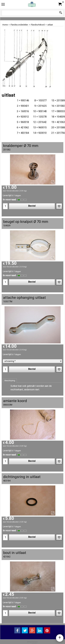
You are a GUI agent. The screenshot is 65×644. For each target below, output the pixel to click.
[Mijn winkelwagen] (60, 4)
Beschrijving (10, 380)
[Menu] (3, 5)
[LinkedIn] (40, 630)
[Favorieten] (59, 206)
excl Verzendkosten (11, 191)
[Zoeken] (60, 13)
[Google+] (32, 630)
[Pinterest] (47, 630)
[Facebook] (17, 630)
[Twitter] (25, 630)
